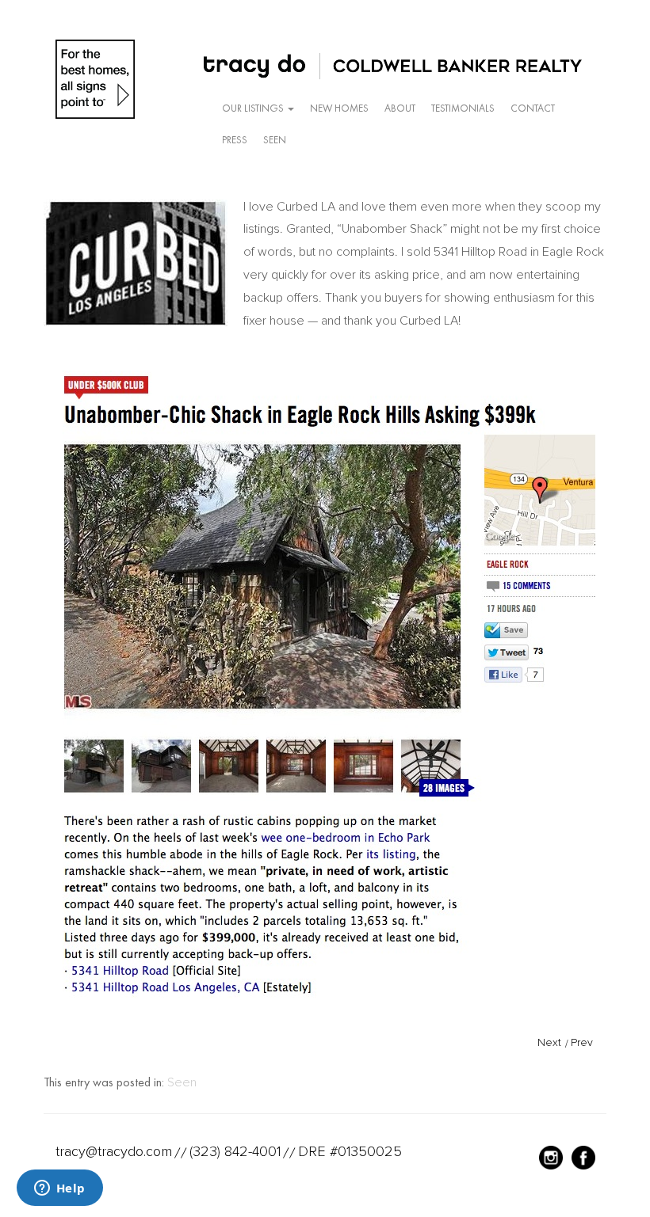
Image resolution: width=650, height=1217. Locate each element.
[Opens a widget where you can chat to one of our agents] (59, 1189)
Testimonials (463, 108)
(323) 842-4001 (235, 1151)
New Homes (339, 108)
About (399, 108)
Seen (274, 140)
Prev (582, 1042)
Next (549, 1042)
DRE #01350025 (350, 1151)
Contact (532, 108)
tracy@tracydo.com (113, 1151)
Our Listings (254, 108)
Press (234, 140)
